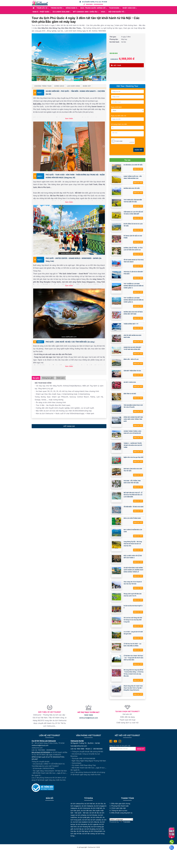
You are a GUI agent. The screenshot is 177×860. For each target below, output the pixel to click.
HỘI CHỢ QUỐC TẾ (116, 12)
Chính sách (59, 86)
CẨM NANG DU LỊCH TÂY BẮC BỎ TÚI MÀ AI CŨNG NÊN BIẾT (133, 213)
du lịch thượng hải (83, 827)
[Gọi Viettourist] (171, 842)
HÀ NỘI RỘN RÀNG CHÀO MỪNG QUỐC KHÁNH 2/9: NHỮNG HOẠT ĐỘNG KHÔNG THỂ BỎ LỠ (133, 570)
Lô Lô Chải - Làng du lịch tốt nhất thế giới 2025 (133, 633)
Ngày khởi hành (116, 107)
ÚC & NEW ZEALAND (61, 12)
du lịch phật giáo (84, 817)
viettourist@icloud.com (88, 718)
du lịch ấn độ (94, 813)
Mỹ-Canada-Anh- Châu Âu (85, 12)
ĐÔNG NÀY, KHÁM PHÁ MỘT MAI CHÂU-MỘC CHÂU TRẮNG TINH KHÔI (133, 419)
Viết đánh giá (69, 426)
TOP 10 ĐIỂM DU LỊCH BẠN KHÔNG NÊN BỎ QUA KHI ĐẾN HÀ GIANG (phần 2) (133, 300)
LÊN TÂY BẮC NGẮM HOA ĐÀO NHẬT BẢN (132, 336)
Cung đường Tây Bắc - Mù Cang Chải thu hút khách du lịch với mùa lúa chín (133, 544)
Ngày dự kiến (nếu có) (118, 116)
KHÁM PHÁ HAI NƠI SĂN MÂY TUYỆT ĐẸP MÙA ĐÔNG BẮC (132, 348)
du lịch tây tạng (82, 831)
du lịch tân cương (88, 834)
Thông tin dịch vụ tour (119, 810)
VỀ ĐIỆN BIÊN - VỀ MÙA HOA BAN (133, 507)
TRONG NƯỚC (56, 8)
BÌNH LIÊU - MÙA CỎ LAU (131, 359)
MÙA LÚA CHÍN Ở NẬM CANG (132, 518)
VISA (103, 12)
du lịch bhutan (92, 815)
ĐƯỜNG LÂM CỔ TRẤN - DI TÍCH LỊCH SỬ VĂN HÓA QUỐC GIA (133, 249)
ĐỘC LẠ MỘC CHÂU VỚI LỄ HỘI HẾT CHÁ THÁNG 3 (133, 557)
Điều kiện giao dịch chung (120, 804)
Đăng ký (140, 749)
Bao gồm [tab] (36, 378)
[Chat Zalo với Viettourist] (171, 847)
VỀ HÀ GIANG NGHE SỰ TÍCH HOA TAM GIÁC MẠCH (134, 261)
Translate (126, 822)
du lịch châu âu (93, 822)
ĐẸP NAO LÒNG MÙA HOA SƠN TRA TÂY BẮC (133, 470)
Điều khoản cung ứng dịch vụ (121, 813)
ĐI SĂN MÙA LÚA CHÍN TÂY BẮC (133, 165)
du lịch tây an (79, 829)
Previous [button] (33, 54)
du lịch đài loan (86, 810)
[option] (69, 54)
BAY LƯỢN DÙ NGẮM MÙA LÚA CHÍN (133, 531)
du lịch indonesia (84, 808)
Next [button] (105, 54)
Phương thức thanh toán (120, 806)
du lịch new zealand (80, 822)
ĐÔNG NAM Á (71, 8)
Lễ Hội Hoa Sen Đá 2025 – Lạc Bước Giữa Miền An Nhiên (132, 645)
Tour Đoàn (114, 8)
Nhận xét (87, 86)
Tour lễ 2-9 (42, 8)
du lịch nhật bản (96, 808)
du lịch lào (99, 804)
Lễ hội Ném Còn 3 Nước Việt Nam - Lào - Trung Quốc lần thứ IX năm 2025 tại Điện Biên (133, 658)
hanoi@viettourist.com (79, 746)
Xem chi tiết (138, 169)
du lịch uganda (93, 824)
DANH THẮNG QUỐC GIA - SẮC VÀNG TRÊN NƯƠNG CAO (133, 177)
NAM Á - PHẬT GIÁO (41, 12)
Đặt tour (117, 65)
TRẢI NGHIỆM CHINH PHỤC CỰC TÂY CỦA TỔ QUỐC (133, 406)
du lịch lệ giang (89, 829)
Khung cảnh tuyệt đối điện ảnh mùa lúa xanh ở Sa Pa (132, 595)
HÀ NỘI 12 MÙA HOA (130, 382)
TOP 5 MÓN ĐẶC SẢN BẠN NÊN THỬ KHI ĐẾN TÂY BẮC (133, 201)
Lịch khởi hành (73, 86)
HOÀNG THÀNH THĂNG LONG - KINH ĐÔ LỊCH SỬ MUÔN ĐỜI (133, 432)
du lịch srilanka (80, 815)
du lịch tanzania (81, 824)
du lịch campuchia (77, 804)
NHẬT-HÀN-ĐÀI (129, 8)
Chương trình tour (43, 86)
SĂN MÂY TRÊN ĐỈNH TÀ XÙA (132, 371)
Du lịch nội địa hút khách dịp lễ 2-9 (133, 607)
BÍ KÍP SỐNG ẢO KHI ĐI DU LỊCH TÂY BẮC (133, 225)
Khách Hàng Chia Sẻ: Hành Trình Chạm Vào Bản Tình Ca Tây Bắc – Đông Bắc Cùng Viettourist (133, 688)
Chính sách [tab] (60, 378)
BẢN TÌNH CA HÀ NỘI (130, 394)
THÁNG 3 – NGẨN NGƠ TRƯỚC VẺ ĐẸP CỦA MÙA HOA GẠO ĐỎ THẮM (133, 445)
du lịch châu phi (96, 817)
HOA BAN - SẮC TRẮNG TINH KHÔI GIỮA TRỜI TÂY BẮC (132, 482)
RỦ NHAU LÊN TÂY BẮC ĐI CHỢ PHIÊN (133, 237)
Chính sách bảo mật (118, 808)
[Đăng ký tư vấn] (171, 833)
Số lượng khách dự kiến (119, 124)
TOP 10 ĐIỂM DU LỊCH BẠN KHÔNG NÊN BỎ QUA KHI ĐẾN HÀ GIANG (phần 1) (133, 286)
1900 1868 (88, 715)
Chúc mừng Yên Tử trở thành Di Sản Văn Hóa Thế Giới (133, 583)
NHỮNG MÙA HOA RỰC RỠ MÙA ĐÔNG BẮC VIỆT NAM (133, 313)
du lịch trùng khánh (95, 831)
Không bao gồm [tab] (48, 378)
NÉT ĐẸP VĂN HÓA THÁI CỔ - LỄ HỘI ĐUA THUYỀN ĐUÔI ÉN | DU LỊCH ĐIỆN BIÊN (133, 495)
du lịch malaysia (87, 806)
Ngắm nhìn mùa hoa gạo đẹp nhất (133, 457)
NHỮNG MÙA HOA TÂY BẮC (132, 188)
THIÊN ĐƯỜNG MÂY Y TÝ (131, 324)
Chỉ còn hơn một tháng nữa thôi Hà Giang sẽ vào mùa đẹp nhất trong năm (133, 620)
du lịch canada (95, 820)
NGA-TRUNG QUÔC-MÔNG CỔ (93, 8)
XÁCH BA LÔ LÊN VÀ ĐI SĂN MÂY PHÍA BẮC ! (133, 273)
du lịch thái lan (89, 804)
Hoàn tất (138, 150)
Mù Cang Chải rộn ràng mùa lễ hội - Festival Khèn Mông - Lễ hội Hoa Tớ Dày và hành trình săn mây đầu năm (133, 673)
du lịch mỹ (86, 820)
